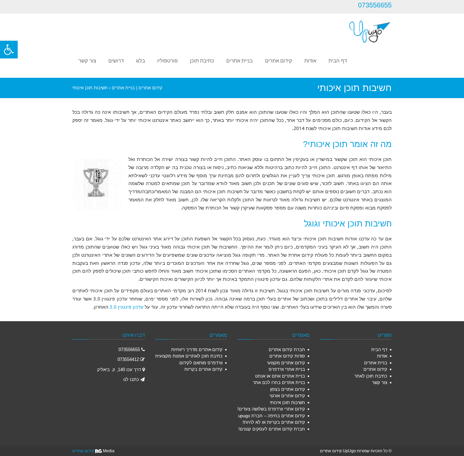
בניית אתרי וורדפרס (287, 369)
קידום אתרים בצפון (287, 389)
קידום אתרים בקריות (203, 369)
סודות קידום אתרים (287, 356)
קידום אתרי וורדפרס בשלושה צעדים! (271, 409)
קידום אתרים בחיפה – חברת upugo (271, 415)
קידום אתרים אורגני (287, 395)
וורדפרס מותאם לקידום (200, 362)
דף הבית (379, 349)
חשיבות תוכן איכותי (287, 402)
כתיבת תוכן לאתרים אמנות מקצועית (188, 356)
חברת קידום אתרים (287, 349)
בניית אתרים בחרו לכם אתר (279, 382)
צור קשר (379, 382)
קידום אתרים (375, 369)
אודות (382, 356)
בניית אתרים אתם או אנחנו (280, 376)
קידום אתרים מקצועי (286, 362)
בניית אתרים (375, 362)
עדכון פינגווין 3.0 (126, 307)
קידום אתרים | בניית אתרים (137, 87)
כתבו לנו (131, 379)
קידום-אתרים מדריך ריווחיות (196, 349)
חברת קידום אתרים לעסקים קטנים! (271, 429)
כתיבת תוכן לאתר (370, 376)
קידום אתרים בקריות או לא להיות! (274, 422)
